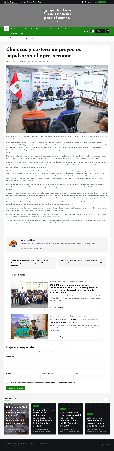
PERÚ (38, 29)
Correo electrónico (47, 373)
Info (21, 33)
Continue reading (56, 307)
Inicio (6, 38)
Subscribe (100, 31)
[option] (16, 418)
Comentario (10, 356)
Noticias (22, 61)
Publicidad (14, 33)
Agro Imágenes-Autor (62, 29)
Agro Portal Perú (13, 61)
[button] (105, 399)
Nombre (9, 373)
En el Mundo (47, 29)
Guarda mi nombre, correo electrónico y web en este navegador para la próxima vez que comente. (42, 382)
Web (76, 373)
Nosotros (75, 29)
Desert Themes (18, 446)
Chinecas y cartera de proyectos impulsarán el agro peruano (29, 38)
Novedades (29, 29)
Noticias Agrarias (17, 29)
